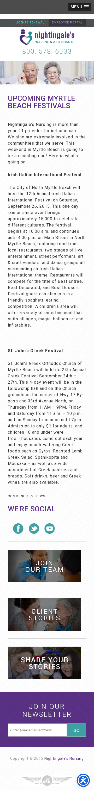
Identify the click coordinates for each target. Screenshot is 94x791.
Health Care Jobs (44, 566)
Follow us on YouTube (49, 528)
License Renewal (29, 22)
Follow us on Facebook (18, 528)
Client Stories (44, 614)
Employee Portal (67, 22)
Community (18, 496)
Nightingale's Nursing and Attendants (47, 37)
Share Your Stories (44, 663)
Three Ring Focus (47, 780)
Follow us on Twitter (34, 528)
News (40, 496)
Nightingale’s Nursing (64, 758)
